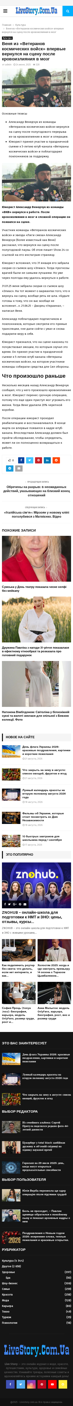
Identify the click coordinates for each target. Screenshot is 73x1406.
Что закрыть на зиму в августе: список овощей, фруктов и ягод (44, 771)
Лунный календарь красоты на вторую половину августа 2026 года (44, 794)
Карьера (7, 1306)
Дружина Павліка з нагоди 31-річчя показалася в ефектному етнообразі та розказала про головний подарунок (35, 651)
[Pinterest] (42, 1384)
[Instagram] (31, 1384)
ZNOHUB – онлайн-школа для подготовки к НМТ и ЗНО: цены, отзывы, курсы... (32, 917)
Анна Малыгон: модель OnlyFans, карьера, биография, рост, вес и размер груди (54, 1013)
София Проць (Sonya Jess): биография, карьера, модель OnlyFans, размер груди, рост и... (18, 1015)
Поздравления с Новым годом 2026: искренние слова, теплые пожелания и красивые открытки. (45, 1236)
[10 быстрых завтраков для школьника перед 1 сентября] (11, 841)
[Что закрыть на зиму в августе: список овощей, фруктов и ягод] (11, 774)
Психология (9, 1323)
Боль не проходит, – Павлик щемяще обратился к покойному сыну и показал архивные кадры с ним (46, 1216)
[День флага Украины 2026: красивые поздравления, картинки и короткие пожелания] (11, 751)
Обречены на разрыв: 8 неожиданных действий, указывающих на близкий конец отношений (36, 491)
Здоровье (8, 1272)
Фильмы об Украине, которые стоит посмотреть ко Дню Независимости (43, 817)
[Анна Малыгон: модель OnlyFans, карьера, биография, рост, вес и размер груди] (54, 993)
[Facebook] (10, 1384)
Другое (6, 1266)
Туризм (6, 1317)
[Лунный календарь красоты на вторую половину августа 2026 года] (11, 795)
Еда (8, 1277)
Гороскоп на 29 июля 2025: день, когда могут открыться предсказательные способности (43, 1166)
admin (8, 64)
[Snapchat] (63, 1384)
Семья (6, 1289)
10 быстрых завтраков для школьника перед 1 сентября (42, 838)
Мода (5, 1300)
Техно (6, 1311)
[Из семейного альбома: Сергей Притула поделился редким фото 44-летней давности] (11, 1127)
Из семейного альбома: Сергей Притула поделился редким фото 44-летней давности (45, 1126)
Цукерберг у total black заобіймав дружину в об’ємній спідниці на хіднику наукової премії (43, 1146)
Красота (7, 1294)
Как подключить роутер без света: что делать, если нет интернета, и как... (18, 970)
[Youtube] (52, 1384)
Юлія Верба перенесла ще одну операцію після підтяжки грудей (44, 1192)
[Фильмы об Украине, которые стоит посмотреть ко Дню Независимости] (11, 818)
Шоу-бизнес (10, 1283)
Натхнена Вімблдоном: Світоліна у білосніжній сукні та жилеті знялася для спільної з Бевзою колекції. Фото (35, 715)
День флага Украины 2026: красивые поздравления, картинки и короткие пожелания (46, 750)
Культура (7, 38)
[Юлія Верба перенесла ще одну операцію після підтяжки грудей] (11, 1195)
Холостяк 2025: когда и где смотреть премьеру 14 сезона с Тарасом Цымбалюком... (54, 970)
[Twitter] (21, 1384)
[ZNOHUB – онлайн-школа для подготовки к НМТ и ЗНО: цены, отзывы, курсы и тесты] (36, 885)
